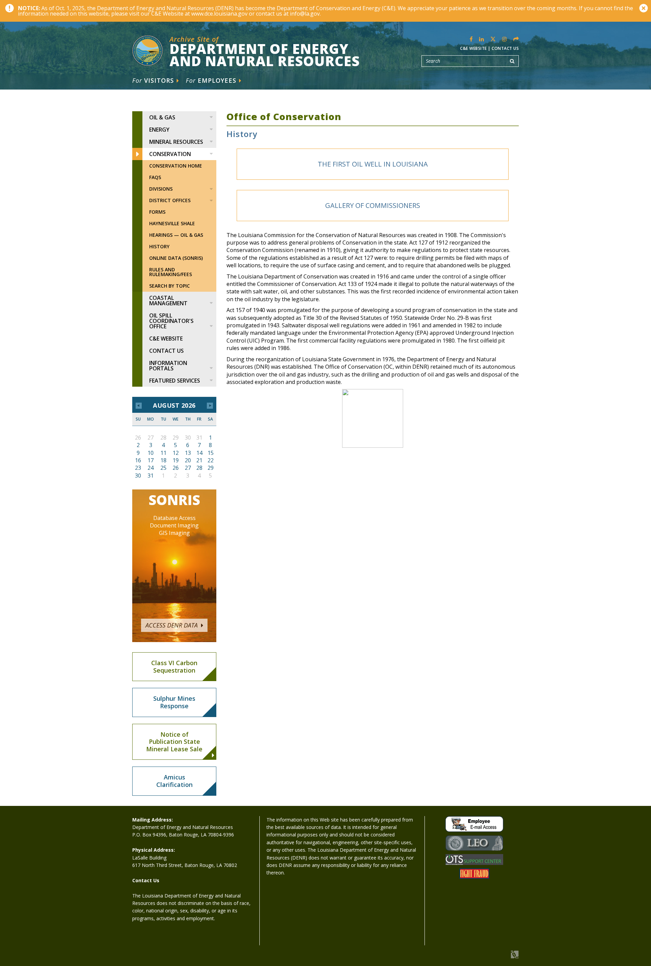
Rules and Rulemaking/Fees (170, 271)
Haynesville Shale (172, 223)
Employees (212, 80)
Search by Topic (169, 286)
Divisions (161, 189)
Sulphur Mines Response (174, 702)
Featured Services (174, 380)
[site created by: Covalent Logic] (499, 958)
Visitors (154, 80)
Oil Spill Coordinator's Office (171, 321)
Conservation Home (175, 165)
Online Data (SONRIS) (176, 258)
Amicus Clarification (174, 781)
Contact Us (505, 48)
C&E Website (473, 48)
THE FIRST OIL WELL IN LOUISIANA (373, 164)
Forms (157, 212)
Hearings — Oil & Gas (176, 235)
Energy (159, 129)
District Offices (170, 200)
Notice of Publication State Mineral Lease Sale (174, 741)
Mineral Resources (176, 142)
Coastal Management (168, 300)
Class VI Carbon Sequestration (174, 666)
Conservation (170, 154)
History (159, 246)
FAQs (155, 177)
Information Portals (168, 365)
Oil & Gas (162, 117)
